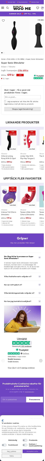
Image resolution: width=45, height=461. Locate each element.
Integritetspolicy (35, 418)
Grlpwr (4, 67)
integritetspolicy (29, 391)
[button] (1, 52)
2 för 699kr (20, 59)
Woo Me (22, 8)
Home (3, 59)
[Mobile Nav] (2, 8)
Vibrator (12, 67)
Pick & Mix (11, 59)
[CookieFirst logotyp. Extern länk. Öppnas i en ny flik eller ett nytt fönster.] (3, 421)
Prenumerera (34, 399)
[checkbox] (4, 440)
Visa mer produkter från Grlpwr (22, 243)
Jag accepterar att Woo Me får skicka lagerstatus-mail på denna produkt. (21, 102)
